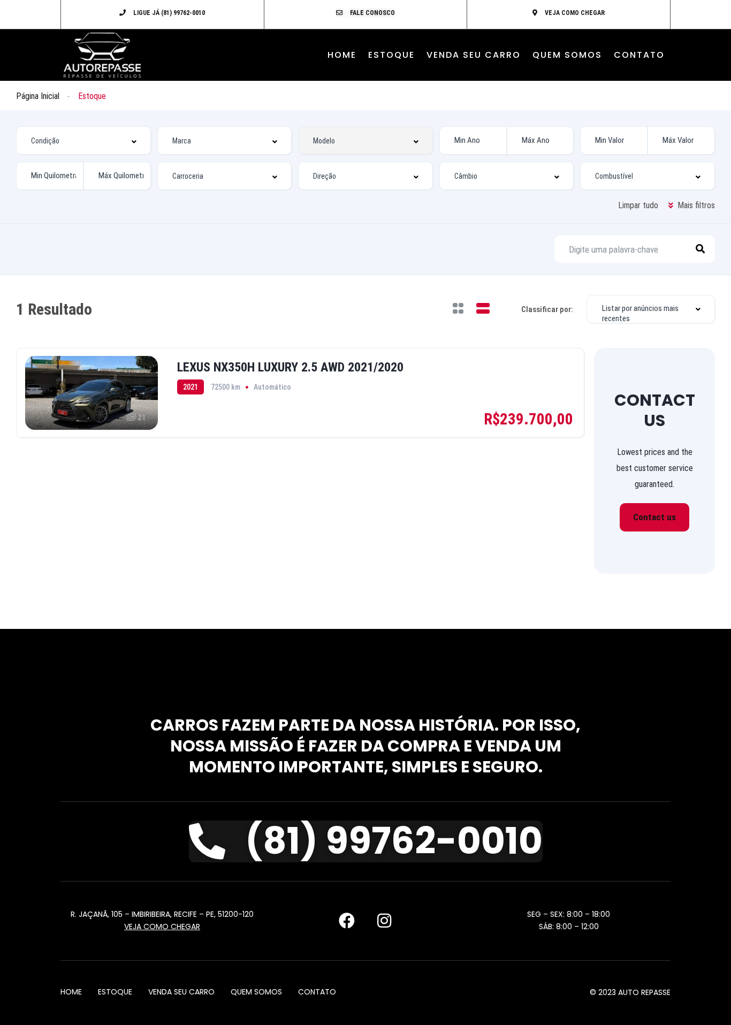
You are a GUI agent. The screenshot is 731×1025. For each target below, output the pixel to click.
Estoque (391, 55)
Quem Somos (567, 55)
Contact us (654, 517)
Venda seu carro (474, 55)
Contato (639, 55)
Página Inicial (37, 96)
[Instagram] (384, 921)
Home (342, 55)
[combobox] (83, 140)
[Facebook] (347, 921)
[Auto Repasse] (102, 55)
